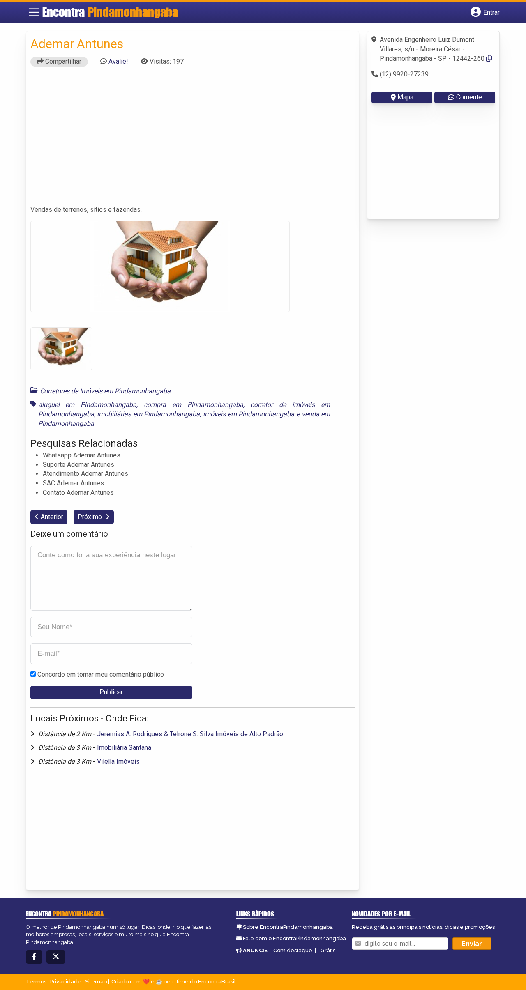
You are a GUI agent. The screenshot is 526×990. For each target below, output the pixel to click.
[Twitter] (55, 957)
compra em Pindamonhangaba (193, 405)
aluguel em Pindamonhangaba (87, 405)
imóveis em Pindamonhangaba (248, 414)
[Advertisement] (192, 139)
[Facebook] (34, 957)
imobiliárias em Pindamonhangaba (148, 414)
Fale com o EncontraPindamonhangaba (294, 938)
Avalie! (118, 61)
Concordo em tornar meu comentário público (100, 674)
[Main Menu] (34, 12)
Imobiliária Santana (124, 747)
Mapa (405, 97)
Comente (469, 97)
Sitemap (96, 982)
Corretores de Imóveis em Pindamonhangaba (105, 391)
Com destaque (292, 950)
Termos (36, 982)
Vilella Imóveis (118, 761)
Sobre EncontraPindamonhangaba (288, 927)
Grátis (328, 950)
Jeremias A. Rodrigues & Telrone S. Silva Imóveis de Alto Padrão (190, 734)
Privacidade (65, 982)
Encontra (110, 12)
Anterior (52, 517)
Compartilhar (62, 61)
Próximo (91, 517)
